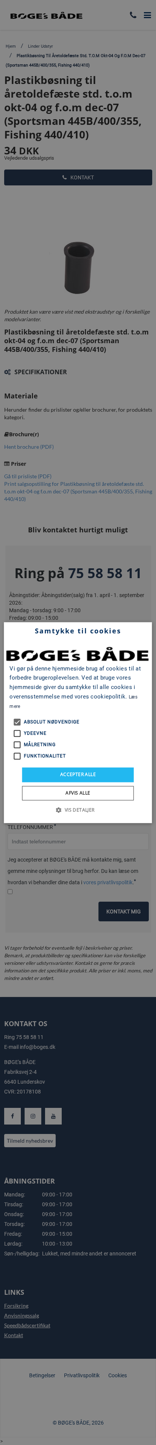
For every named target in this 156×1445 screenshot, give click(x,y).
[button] (77, 809)
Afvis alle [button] (78, 793)
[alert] (78, 722)
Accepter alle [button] (78, 774)
